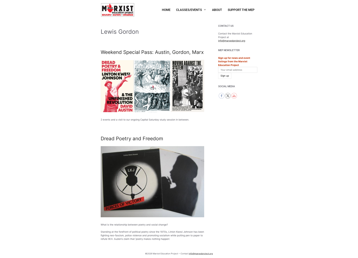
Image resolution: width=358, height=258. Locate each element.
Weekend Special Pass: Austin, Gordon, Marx (152, 52)
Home (166, 10)
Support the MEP (241, 10)
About (217, 10)
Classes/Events (189, 10)
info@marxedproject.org (231, 40)
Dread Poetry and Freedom (132, 138)
